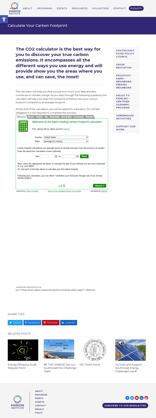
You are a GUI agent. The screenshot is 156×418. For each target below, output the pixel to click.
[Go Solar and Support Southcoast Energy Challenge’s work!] (130, 350)
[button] (4, 19)
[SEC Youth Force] (95, 350)
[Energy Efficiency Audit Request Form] (23, 350)
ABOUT (39, 391)
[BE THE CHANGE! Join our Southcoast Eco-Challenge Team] (59, 350)
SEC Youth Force (90, 364)
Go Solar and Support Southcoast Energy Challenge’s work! (128, 368)
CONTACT (40, 405)
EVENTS (39, 398)
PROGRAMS (41, 394)
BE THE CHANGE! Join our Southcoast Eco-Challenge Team (60, 368)
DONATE (39, 402)
